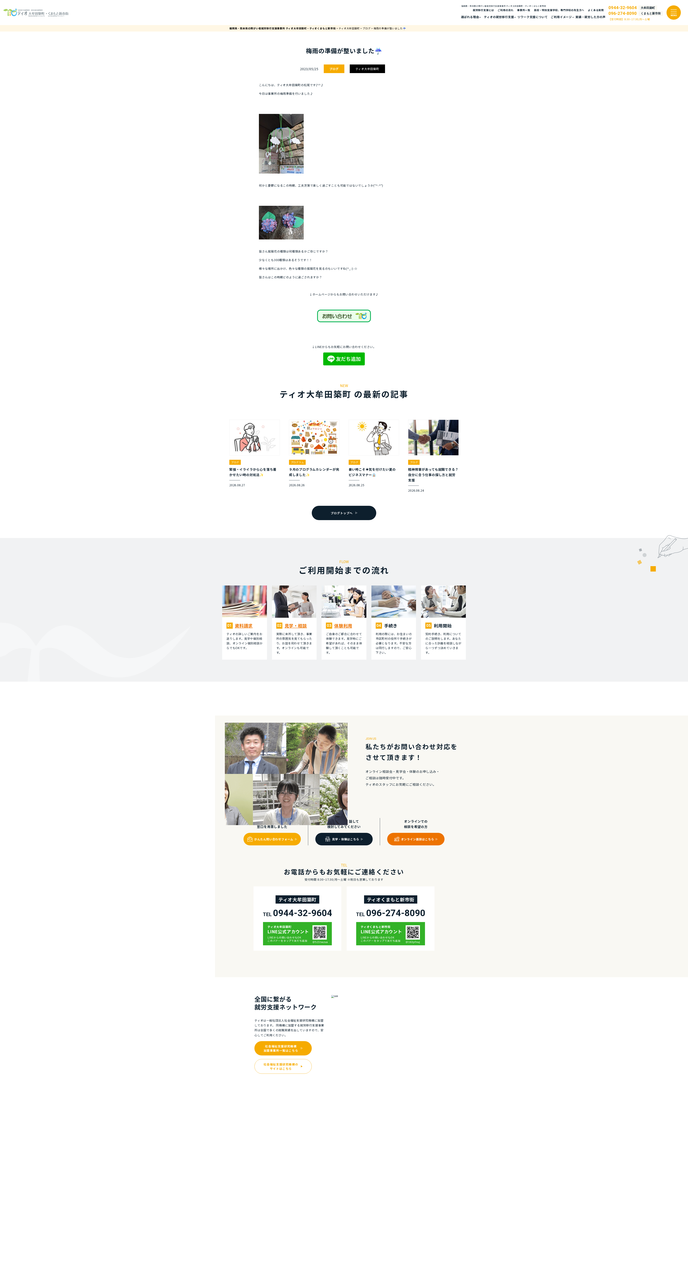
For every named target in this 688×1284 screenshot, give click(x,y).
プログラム (297, 462)
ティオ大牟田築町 (367, 69)
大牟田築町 (648, 7)
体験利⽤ (343, 625)
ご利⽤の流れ (505, 10)
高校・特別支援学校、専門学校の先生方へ (559, 10)
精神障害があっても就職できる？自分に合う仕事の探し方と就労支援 (433, 474)
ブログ (333, 69)
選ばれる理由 (470, 17)
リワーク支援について (532, 17)
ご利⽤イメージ (561, 17)
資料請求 (244, 625)
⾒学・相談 (296, 625)
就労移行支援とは (483, 10)
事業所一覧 (523, 10)
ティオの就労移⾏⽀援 (499, 17)
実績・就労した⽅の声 (590, 17)
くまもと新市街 (651, 13)
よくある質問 (596, 10)
